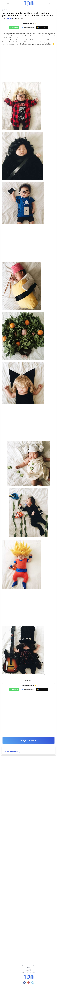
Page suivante (28, 740)
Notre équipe (28, 969)
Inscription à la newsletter (28, 965)
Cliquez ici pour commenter (11, 751)
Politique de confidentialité (28, 972)
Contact (28, 967)
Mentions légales (29, 970)
